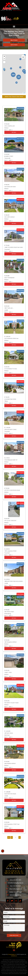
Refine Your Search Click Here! (14, 96)
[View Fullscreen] (4, 62)
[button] (14, 26)
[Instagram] (16, 901)
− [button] (4, 59)
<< (8, 837)
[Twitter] (12, 901)
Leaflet (24, 92)
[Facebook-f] (8, 901)
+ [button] (4, 56)
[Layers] (23, 57)
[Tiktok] (20, 901)
